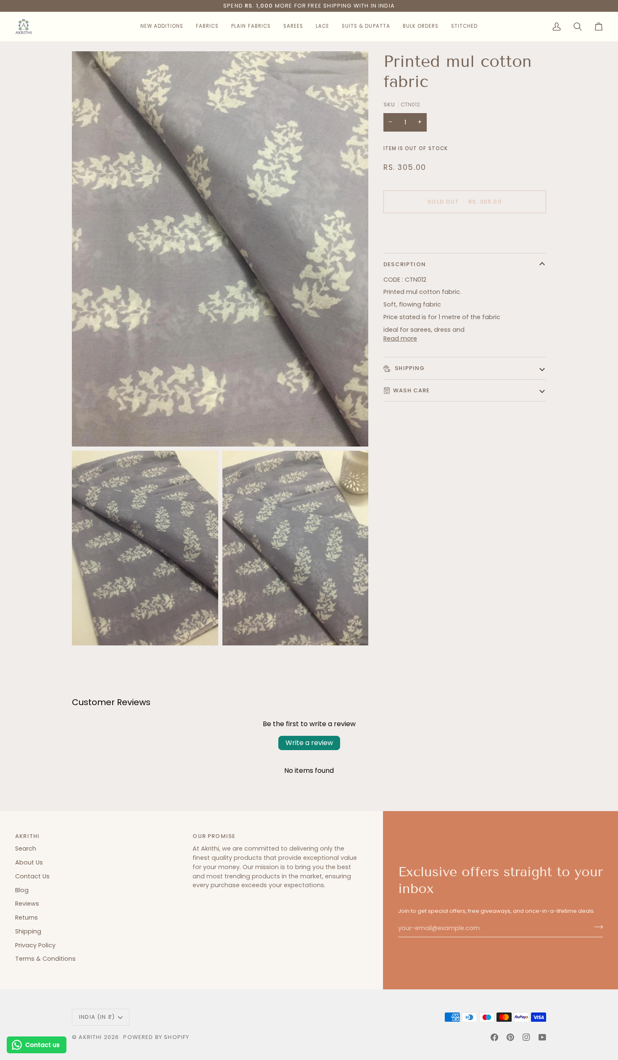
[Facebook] (494, 1037)
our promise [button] (214, 836)
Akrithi (90, 1037)
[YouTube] (542, 1037)
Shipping (409, 368)
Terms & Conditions (45, 958)
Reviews (27, 903)
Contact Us (32, 876)
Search (25, 848)
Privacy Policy (35, 945)
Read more (400, 338)
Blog (22, 890)
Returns (26, 917)
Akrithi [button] (27, 836)
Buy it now (464, 231)
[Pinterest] (510, 1037)
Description (404, 264)
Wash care (411, 390)
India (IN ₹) (97, 1017)
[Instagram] (526, 1037)
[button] (162, 26)
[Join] (596, 927)
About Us (29, 862)
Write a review (309, 743)
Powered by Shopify (156, 1037)
